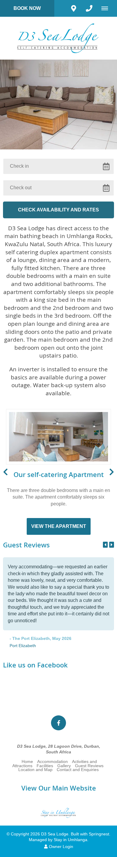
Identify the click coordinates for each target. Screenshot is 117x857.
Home (27, 761)
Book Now (27, 8)
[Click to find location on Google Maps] (73, 8)
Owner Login (60, 846)
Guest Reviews (89, 766)
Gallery (64, 766)
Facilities (45, 766)
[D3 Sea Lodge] (58, 37)
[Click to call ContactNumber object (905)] (89, 8)
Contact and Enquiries (78, 769)
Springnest (99, 834)
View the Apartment (58, 526)
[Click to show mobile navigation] (107, 8)
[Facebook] (58, 722)
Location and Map (35, 769)
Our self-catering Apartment (59, 474)
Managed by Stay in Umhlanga (58, 840)
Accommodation (52, 761)
